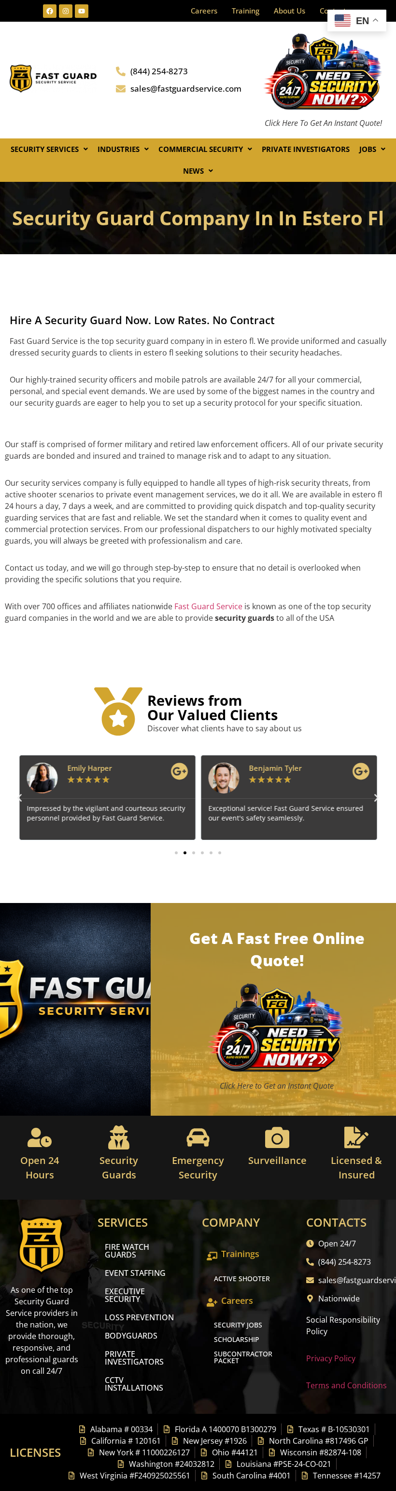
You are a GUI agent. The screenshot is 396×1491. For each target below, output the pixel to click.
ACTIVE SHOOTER (242, 1278)
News (193, 171)
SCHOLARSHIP (236, 1339)
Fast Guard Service (207, 606)
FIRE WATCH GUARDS (127, 1251)
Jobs (367, 149)
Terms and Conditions (346, 1385)
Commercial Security (200, 149)
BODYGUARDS (131, 1335)
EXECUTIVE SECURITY (125, 1295)
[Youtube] (81, 11)
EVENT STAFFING (135, 1273)
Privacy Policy (330, 1358)
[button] (49, 149)
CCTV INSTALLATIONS (134, 1384)
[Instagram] (65, 11)
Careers (204, 10)
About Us (289, 10)
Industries (119, 149)
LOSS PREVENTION (139, 1317)
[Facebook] (50, 11)
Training (245, 10)
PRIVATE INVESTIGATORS (134, 1358)
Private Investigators (306, 149)
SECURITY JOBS (238, 1324)
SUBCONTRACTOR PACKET (243, 1357)
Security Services (45, 149)
